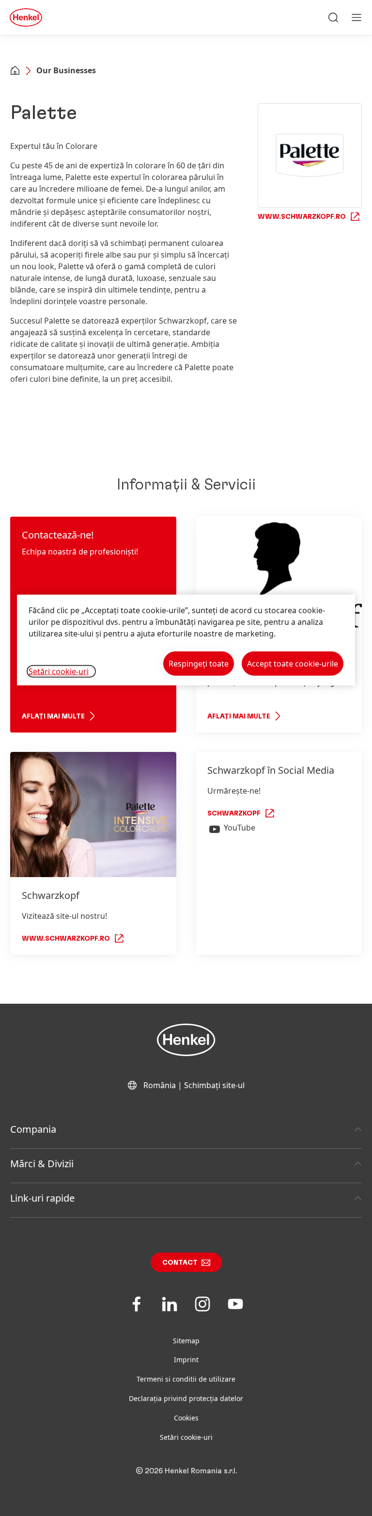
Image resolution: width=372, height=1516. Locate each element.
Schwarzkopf (234, 813)
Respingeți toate (199, 663)
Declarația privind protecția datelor (186, 1398)
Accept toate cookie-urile (292, 663)
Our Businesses (66, 70)
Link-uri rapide (42, 1198)
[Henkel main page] (26, 17)
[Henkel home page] (15, 71)
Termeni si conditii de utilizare (186, 1379)
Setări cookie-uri (186, 1437)
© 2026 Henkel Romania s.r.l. (186, 1471)
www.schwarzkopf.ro (66, 938)
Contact (180, 1262)
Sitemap (186, 1340)
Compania (33, 1129)
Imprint (186, 1359)
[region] (186, 640)
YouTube (239, 827)
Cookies (186, 1417)
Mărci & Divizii (42, 1163)
